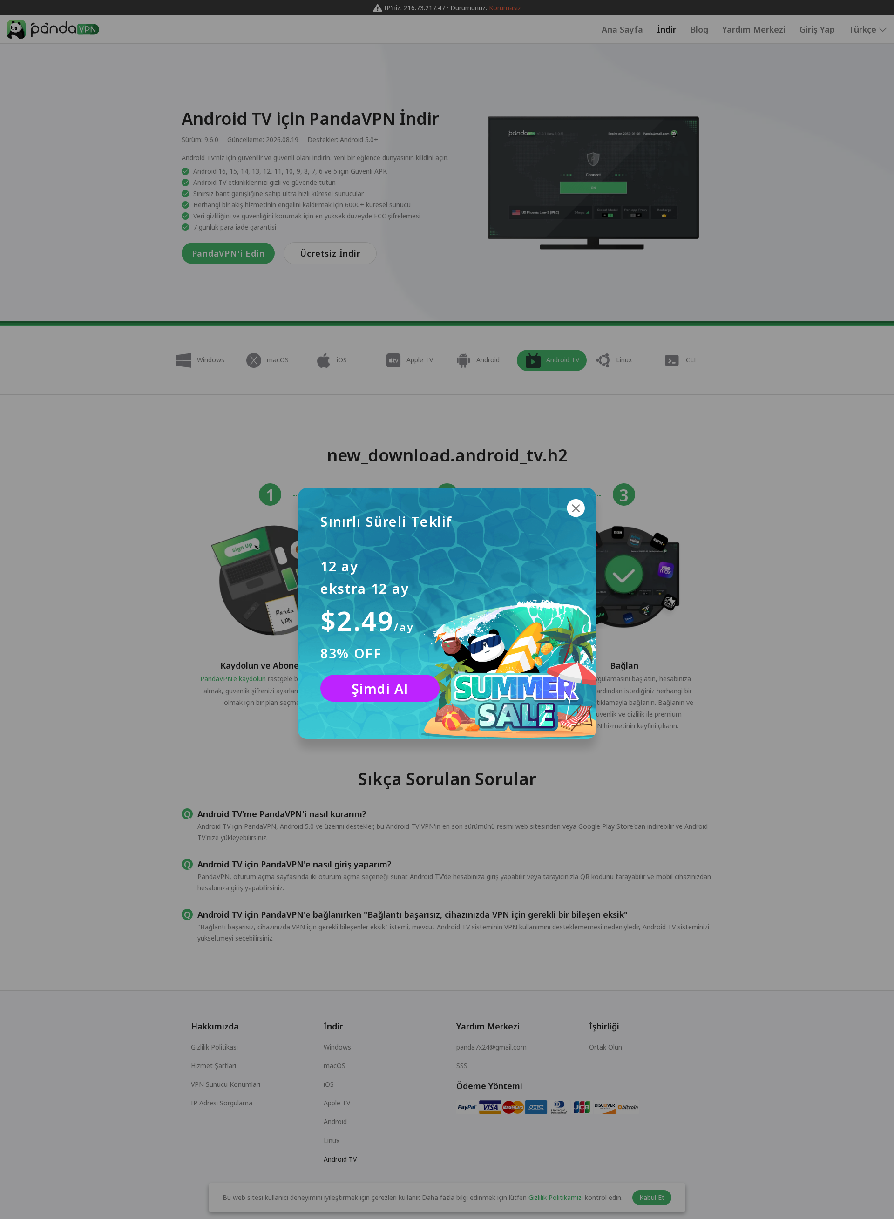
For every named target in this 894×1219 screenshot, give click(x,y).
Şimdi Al (380, 689)
